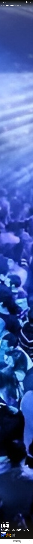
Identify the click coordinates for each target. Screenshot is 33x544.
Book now (16, 541)
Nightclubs (13, 5)
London (7, 5)
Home (2, 5)
